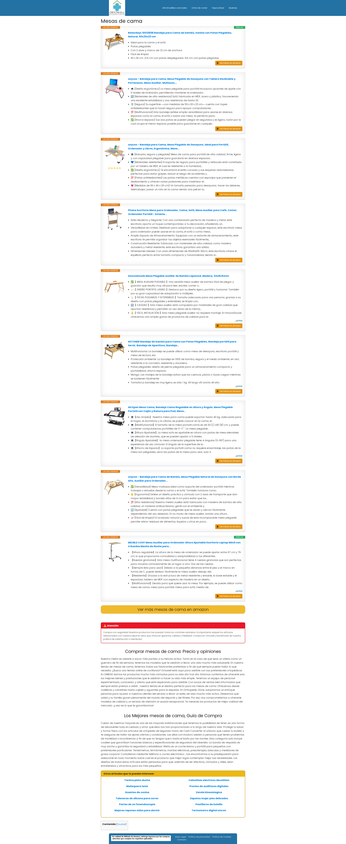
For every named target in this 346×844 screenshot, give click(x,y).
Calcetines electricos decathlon (209, 780)
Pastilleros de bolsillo (208, 804)
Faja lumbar (218, 7)
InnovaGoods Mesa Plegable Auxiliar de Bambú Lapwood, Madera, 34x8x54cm (178, 276)
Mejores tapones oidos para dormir (137, 810)
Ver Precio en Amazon (230, 63)
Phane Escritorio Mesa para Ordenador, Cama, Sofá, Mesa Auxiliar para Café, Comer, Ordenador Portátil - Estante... (182, 212)
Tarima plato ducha (137, 780)
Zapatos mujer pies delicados (209, 798)
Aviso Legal (180, 836)
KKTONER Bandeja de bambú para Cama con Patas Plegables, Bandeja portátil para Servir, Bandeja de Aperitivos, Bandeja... (182, 343)
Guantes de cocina (137, 792)
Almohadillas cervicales (174, 7)
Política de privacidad (199, 836)
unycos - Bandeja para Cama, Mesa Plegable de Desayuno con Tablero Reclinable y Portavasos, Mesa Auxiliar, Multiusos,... (181, 80)
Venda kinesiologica (209, 792)
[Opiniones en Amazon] (114, 168)
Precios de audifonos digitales (208, 786)
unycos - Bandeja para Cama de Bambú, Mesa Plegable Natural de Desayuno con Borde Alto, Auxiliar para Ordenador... (184, 478)
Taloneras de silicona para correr (137, 798)
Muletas (233, 7)
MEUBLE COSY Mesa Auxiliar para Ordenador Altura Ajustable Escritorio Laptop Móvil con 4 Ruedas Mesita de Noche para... (184, 544)
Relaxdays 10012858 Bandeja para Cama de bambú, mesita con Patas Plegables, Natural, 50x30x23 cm (180, 34)
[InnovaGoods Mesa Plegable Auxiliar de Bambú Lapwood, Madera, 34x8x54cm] (114, 285)
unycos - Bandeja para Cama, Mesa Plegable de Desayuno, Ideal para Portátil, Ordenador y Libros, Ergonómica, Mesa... (178, 146)
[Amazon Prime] (238, 321)
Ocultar (121, 824)
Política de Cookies (221, 836)
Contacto (182, 839)
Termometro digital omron (209, 810)
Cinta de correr (199, 7)
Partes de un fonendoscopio (137, 804)
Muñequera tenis (137, 786)
